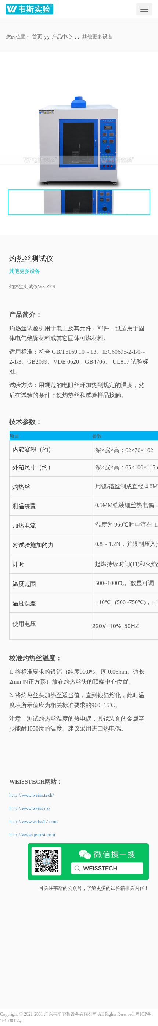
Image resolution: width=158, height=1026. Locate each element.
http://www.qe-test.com (32, 834)
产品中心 (62, 37)
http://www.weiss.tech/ (31, 795)
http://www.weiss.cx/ (29, 808)
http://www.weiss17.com (33, 821)
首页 (37, 37)
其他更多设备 (97, 37)
